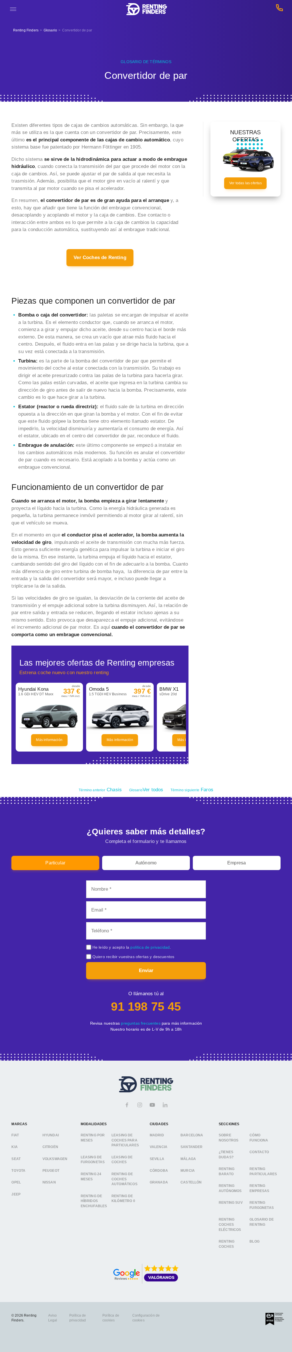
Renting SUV (231, 1203)
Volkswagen (55, 1159)
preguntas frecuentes (140, 1023)
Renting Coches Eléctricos (230, 1224)
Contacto (259, 1152)
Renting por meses (93, 1137)
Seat (16, 1159)
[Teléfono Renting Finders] (279, 9)
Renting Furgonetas (262, 1205)
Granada (159, 1182)
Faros (192, 789)
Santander (192, 1147)
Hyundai (50, 1135)
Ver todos (146, 789)
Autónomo (146, 862)
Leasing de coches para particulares (125, 1140)
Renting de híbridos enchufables (94, 1201)
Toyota (18, 1171)
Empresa (236, 862)
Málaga (188, 1159)
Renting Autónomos (230, 1188)
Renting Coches (226, 1244)
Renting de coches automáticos (124, 1179)
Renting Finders (26, 30)
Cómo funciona (259, 1137)
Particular (55, 862)
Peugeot (50, 1171)
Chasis (100, 789)
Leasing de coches (122, 1159)
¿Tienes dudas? (226, 1154)
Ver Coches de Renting (100, 257)
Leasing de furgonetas (93, 1159)
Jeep (16, 1194)
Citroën (50, 1147)
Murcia (188, 1171)
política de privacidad (150, 947)
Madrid (157, 1135)
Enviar (146, 970)
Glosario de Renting (262, 1222)
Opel (16, 1182)
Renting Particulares (263, 1171)
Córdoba (159, 1171)
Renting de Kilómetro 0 (123, 1198)
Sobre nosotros (228, 1137)
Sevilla (157, 1159)
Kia (14, 1147)
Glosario (50, 30)
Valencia (158, 1147)
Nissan (49, 1182)
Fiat (15, 1135)
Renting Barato (226, 1171)
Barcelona (192, 1135)
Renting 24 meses (91, 1176)
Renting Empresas (259, 1188)
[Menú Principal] (13, 9)
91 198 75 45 (146, 1006)
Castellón (191, 1182)
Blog (254, 1241)
